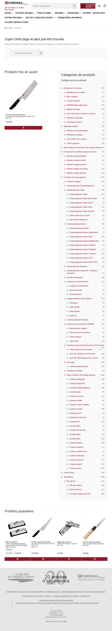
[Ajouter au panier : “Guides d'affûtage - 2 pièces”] (69, 559)
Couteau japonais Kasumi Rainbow (83, 245)
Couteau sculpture (76, 447)
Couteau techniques (77, 456)
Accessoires (73, 13)
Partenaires (23, 592)
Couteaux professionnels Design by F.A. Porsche (85, 345)
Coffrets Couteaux (74, 182)
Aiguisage (59, 13)
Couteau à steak (76, 400)
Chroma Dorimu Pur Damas (80, 332)
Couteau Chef (75, 422)
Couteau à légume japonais (80, 388)
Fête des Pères (76, 489)
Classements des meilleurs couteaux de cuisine (56, 600)
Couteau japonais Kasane (79, 228)
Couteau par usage (13, 18)
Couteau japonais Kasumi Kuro (81, 237)
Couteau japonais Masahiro (77, 266)
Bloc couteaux (72, 97)
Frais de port (85, 596)
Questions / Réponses (37, 592)
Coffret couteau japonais (79, 366)
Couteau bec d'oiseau (78, 417)
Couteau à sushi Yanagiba (79, 405)
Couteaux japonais (24, 13)
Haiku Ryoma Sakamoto (79, 220)
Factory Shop (99, 13)
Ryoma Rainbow (76, 294)
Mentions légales (53, 592)
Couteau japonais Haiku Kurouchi (82, 211)
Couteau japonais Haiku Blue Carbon (83, 198)
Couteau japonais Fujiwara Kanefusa (80, 186)
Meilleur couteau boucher (76, 164)
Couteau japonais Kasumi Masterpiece (84, 241)
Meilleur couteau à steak (76, 160)
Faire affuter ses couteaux (77, 139)
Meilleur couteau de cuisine (77, 169)
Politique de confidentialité (95, 592)
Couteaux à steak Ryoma (79, 286)
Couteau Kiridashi (73, 101)
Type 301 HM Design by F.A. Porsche (84, 358)
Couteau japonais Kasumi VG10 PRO (83, 262)
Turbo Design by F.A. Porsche (81, 349)
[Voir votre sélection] (104, 6)
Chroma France (12, 592)
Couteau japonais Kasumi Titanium (83, 254)
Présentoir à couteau (75, 371)
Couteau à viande (76, 409)
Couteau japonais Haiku (75, 190)
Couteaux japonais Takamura (77, 320)
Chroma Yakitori (75, 337)
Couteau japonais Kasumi (76, 224)
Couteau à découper (77, 379)
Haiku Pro (73, 316)
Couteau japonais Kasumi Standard (83, 249)
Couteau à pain (75, 392)
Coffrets (87, 13)
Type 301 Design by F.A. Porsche (82, 354)
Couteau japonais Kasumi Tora (81, 258)
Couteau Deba (75, 426)
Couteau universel (76, 460)
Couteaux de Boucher (75, 277)
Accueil (8, 13)
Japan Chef (74, 341)
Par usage (70, 362)
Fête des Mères (76, 485)
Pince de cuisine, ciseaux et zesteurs (81, 114)
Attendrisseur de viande (76, 92)
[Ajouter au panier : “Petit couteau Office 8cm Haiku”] (94, 559)
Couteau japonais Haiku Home (81, 207)
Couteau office (75, 439)
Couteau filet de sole (77, 430)
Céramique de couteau (78, 328)
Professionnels (75, 468)
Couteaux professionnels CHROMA (80, 324)
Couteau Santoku (76, 443)
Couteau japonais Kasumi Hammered (84, 232)
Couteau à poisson (77, 396)
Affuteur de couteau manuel (77, 131)
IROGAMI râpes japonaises (70, 18)
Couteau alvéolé (76, 413)
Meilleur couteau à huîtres (76, 156)
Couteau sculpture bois (78, 451)
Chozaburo (74, 303)
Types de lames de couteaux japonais (81, 375)
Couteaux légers (76, 464)
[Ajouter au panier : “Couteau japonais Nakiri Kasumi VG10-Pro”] (23, 128)
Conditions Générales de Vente (72, 592)
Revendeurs (68, 477)
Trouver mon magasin (61, 596)
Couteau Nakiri (75, 434)
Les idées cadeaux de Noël (17, 22)
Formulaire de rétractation (33, 596)
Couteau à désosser (77, 383)
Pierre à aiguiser (73, 143)
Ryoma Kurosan (75, 290)
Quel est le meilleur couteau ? (40, 18)
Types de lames (44, 13)
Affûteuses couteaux (75, 135)
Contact (48, 596)
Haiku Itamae (75, 307)
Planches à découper (75, 118)
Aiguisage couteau (71, 126)
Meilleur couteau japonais (76, 173)
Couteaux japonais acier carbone (79, 299)
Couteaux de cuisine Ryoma (77, 282)
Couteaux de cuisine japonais (75, 177)
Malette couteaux (73, 109)
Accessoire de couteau (72, 88)
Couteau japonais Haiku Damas (81, 203)
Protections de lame (74, 122)
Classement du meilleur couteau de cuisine (80, 152)
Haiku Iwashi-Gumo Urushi (80, 215)
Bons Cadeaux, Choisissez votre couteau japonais (83, 147)
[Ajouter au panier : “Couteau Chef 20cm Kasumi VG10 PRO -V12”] (43, 559)
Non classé (71, 481)
